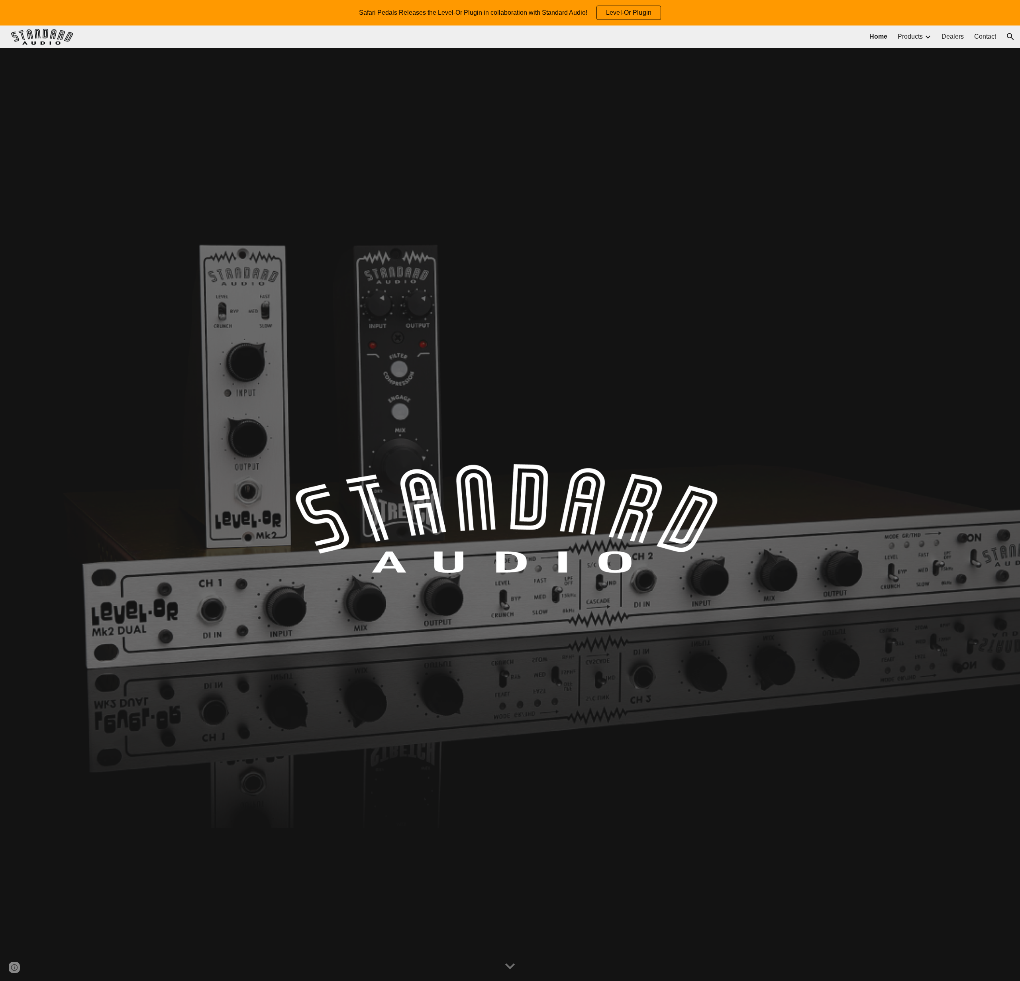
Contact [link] (985, 36)
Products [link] (910, 36)
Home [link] (878, 36)
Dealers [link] (953, 36)
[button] (1010, 36)
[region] (510, 13)
